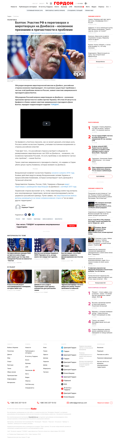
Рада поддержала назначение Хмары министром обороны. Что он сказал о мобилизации (102, 169)
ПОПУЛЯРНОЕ (93, 122)
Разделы (27, 344)
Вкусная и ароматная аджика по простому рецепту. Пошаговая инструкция (101, 304)
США (23, 219)
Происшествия (12, 375)
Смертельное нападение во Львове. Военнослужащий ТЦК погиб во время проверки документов (99, 213)
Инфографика (11, 379)
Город (45, 344)
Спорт (9, 361)
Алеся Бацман (69, 373)
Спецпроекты (29, 388)
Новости (14, 7)
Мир (72, 260)
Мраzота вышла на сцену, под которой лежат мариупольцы (98, 54)
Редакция (100, 351)
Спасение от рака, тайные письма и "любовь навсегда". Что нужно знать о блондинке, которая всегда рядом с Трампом (100, 242)
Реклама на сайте (103, 354)
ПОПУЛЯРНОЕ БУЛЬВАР (97, 287)
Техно (9, 368)
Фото (88, 7)
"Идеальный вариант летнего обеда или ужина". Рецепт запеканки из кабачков (72, 286)
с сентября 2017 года (67, 187)
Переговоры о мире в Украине (55, 10)
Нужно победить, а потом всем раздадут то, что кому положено (99, 46)
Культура (10, 365)
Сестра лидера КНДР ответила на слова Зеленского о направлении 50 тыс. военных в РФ (102, 138)
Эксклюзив (78, 7)
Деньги (9, 354)
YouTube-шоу (29, 384)
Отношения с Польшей (75, 10)
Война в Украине (12, 347)
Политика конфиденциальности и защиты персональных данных (85, 355)
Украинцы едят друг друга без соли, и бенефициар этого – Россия (99, 20)
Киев (44, 347)
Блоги (57, 7)
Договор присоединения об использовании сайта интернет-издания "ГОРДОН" (86, 364)
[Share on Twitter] (29, 214)
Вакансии (100, 347)
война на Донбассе (48, 219)
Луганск (45, 372)
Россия (18, 219)
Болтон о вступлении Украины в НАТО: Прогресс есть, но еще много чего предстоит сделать (46, 255)
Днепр (45, 365)
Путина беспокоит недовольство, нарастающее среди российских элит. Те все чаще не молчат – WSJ (100, 277)
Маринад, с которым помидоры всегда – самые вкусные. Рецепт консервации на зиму (102, 313)
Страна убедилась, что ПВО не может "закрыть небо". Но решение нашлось (101, 128)
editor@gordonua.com (78, 403)
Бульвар (64, 7)
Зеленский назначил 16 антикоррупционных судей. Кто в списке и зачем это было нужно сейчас (98, 261)
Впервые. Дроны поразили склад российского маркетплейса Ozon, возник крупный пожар (100, 231)
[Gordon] (63, 3)
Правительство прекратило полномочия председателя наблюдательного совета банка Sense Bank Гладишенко (100, 252)
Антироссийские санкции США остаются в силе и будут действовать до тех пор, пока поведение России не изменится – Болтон (19, 256)
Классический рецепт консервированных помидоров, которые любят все (19, 286)
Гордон (9, 16)
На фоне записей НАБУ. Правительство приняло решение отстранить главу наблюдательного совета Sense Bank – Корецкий (101, 149)
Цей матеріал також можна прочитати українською (48, 33)
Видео (94, 7)
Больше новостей (100, 282)
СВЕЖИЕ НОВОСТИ (95, 188)
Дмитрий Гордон (70, 347)
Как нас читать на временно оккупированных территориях (103, 364)
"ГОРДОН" (55, 105)
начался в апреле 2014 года (63, 173)
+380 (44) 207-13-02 (48, 403)
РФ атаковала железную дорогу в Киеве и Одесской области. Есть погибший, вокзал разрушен (99, 205)
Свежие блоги (94, 16)
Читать (72, 226)
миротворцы (37, 219)
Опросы (101, 7)
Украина (29, 219)
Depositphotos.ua (33, 417)
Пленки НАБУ (89, 10)
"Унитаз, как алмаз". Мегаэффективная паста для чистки (101, 322)
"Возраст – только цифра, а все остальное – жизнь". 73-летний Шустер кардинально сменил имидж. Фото (102, 294)
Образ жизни (11, 372)
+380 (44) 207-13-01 (18, 403)
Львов (45, 351)
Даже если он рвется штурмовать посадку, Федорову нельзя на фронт (98, 37)
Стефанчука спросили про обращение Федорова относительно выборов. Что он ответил (100, 269)
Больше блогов (100, 61)
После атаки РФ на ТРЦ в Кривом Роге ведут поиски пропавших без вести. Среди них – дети (99, 221)
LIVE (70, 7)
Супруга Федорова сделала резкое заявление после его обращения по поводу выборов (102, 331)
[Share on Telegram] (33, 214)
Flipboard (67, 380)
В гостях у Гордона (46, 7)
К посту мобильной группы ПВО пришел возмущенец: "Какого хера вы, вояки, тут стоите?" (100, 29)
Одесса (45, 354)
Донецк (45, 358)
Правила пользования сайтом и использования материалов (86, 347)
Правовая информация (104, 358)
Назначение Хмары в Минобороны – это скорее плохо (102, 160)
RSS (65, 384)
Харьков (46, 361)
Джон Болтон (58, 219)
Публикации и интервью (28, 7)
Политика (16, 16)
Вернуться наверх (103, 403)
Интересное (11, 382)
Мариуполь (47, 368)
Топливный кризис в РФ (35, 10)
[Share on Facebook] (25, 214)
